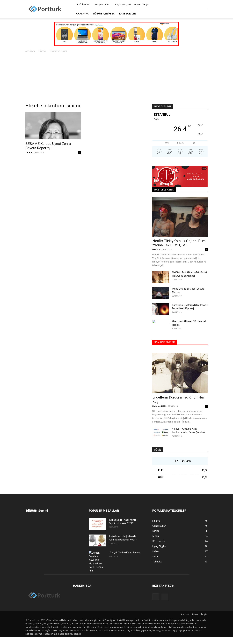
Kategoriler (127, 13)
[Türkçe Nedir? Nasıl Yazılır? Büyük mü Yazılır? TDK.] (97, 524)
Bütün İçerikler (103, 13)
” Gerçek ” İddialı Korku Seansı (124, 552)
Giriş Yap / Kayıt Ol (122, 4)
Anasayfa (82, 13)
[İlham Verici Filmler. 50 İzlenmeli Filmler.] (160, 326)
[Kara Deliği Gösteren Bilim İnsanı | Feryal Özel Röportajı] (160, 309)
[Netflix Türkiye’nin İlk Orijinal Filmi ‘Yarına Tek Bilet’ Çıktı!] (180, 217)
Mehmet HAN (159, 406)
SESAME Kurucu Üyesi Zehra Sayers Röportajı (48, 146)
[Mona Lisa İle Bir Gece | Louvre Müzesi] (160, 293)
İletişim (146, 4)
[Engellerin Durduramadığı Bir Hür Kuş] (180, 373)
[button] (203, 13)
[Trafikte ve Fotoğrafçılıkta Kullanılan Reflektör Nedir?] (97, 540)
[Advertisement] (116, 78)
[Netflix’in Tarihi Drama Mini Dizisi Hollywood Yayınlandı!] (160, 277)
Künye (137, 4)
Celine (28, 152)
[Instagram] (199, 4)
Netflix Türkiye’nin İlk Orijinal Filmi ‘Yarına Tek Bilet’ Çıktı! (179, 243)
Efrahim (156, 249)
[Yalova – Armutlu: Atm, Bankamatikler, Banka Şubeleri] (160, 433)
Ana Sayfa (30, 51)
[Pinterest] (205, 4)
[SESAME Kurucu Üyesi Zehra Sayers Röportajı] (53, 125)
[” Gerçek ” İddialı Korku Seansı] (97, 561)
